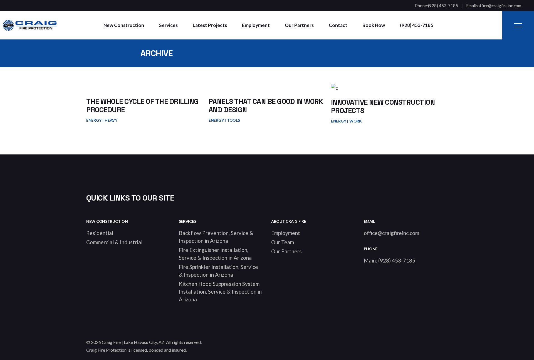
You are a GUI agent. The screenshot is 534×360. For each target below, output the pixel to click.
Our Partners (286, 251)
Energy (93, 120)
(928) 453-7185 (443, 6)
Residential (99, 233)
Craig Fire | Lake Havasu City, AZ (133, 342)
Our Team (282, 242)
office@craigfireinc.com (499, 6)
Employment (285, 233)
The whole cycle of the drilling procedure (142, 105)
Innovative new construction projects (383, 106)
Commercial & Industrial (114, 242)
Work (355, 121)
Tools (233, 120)
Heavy (111, 120)
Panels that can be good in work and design (266, 105)
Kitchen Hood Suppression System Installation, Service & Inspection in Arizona (220, 291)
